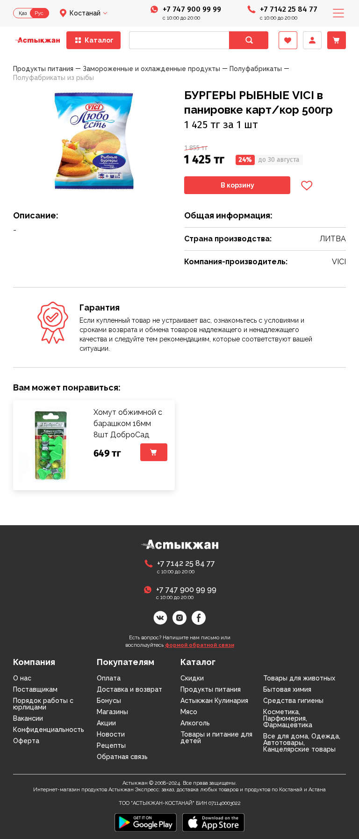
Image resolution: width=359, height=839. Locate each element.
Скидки (192, 678)
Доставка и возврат (129, 689)
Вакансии (28, 718)
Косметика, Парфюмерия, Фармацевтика (287, 718)
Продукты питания (210, 689)
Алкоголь (195, 723)
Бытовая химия (287, 689)
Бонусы (109, 700)
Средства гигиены (293, 700)
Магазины (112, 712)
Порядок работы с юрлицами (43, 703)
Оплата (109, 678)
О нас (22, 678)
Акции (106, 723)
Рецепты (111, 745)
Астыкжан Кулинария (214, 700)
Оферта (26, 741)
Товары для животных (299, 678)
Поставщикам (35, 689)
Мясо (188, 712)
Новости (111, 734)
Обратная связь (122, 756)
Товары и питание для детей (216, 737)
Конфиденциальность (48, 729)
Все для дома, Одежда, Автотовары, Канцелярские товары (301, 742)
